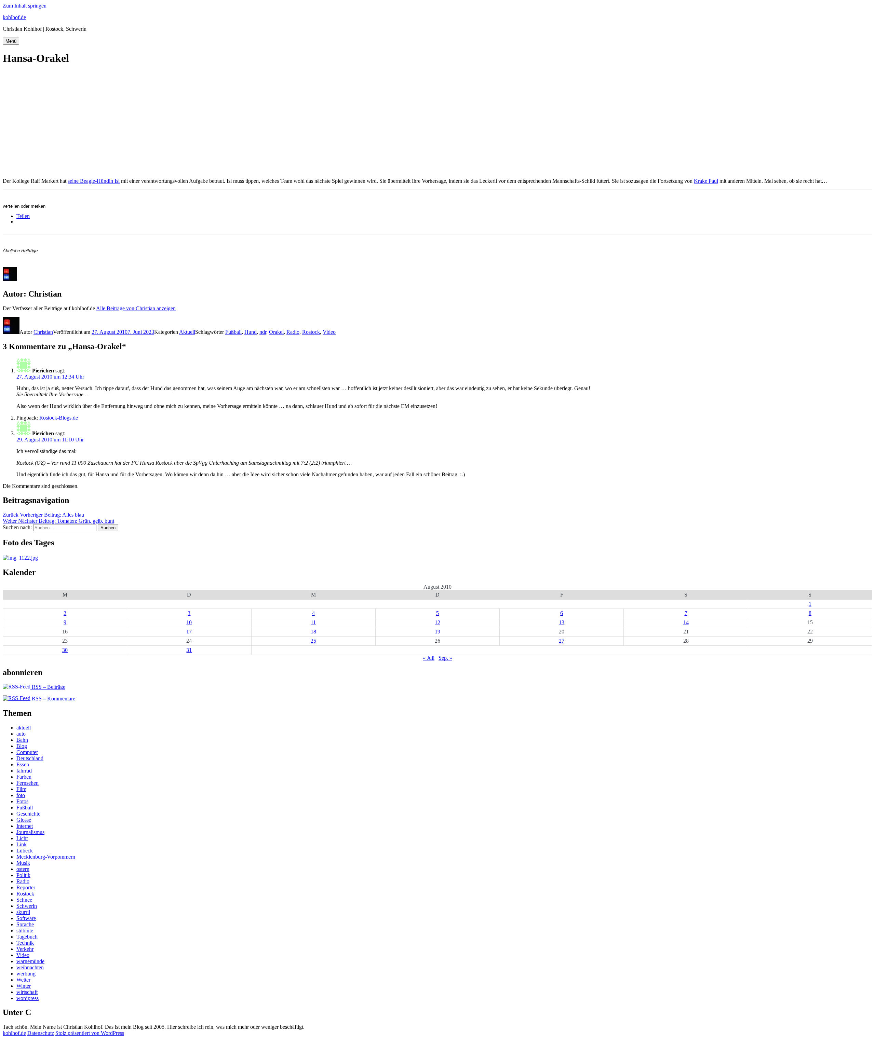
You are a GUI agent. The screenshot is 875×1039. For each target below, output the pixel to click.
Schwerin (26, 906)
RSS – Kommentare (52, 698)
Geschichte (28, 814)
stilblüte (24, 930)
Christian (43, 332)
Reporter (25, 887)
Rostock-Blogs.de (58, 418)
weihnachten (30, 967)
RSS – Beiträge (47, 687)
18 (313, 631)
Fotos (22, 801)
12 (437, 622)
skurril (23, 912)
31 (189, 650)
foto (20, 795)
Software (26, 918)
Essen (22, 764)
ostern (22, 869)
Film (21, 789)
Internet (24, 826)
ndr (262, 332)
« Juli (428, 658)
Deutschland (29, 758)
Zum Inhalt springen (24, 6)
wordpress (27, 998)
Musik (23, 863)
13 (561, 622)
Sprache (25, 924)
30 (65, 650)
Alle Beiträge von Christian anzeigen (136, 308)
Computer (27, 752)
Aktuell (187, 332)
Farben (23, 777)
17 (189, 631)
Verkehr (24, 949)
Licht (22, 838)
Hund (250, 332)
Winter (23, 986)
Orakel (276, 332)
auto (21, 734)
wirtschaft (27, 992)
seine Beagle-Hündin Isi (94, 181)
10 (189, 622)
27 (561, 641)
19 (437, 631)
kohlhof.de (14, 17)
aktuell (23, 727)
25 (313, 641)
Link (21, 844)
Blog (21, 746)
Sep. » (445, 658)
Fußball (233, 332)
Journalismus (30, 832)
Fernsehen (27, 783)
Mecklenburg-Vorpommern (45, 857)
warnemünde (30, 961)
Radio (292, 332)
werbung (26, 973)
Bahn (22, 740)
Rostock (311, 332)
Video (329, 332)
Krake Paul (706, 181)
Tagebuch (27, 937)
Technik (25, 943)
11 (313, 622)
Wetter (23, 980)
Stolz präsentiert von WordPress (89, 1033)
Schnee (24, 900)
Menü (10, 41)
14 (686, 622)
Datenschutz (40, 1033)
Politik (23, 875)
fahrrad (24, 771)
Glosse (23, 820)
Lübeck (24, 850)
